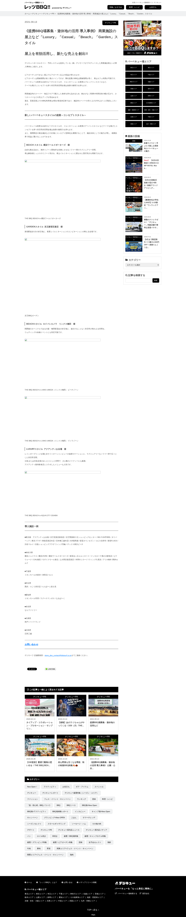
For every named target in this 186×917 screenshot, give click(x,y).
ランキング (81, 799)
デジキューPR (110, 23)
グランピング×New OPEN (54, 818)
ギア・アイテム (82, 787)
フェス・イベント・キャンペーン (57, 799)
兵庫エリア (133, 117)
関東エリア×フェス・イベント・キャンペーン (75, 848)
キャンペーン (32, 818)
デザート (30, 830)
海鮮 (109, 842)
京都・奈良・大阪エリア (151, 110)
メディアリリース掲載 (88, 882)
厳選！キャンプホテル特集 (95, 836)
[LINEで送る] (50, 669)
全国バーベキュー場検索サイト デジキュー (146, 2)
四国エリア (133, 124)
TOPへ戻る (92, 910)
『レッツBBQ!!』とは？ (47, 882)
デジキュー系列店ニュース (68, 830)
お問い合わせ (31, 644)
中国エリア (151, 117)
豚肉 (39, 848)
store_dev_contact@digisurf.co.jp (58, 655)
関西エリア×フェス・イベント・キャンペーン (45, 855)
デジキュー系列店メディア (96, 830)
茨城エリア (133, 88)
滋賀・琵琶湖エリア (133, 110)
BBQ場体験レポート (60, 811)
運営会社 (145, 893)
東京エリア (151, 67)
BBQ (58, 805)
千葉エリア (151, 74)
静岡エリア (151, 95)
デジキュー (31, 793)
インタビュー (80, 811)
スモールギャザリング (56, 824)
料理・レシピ (134, 7)
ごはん (73, 818)
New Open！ (32, 787)
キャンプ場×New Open (101, 811)
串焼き (55, 836)
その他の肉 (96, 824)
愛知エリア (133, 103)
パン (29, 836)
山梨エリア (133, 95)
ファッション (32, 799)
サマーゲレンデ (89, 818)
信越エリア (151, 81)
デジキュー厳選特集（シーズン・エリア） (81, 793)
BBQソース (71, 805)
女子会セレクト (95, 842)
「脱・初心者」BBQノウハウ (38, 805)
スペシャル (99, 787)
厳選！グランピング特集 (37, 842)
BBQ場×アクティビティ (36, 811)
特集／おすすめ (116, 7)
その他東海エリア (151, 103)
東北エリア (133, 67)
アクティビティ (50, 787)
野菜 (48, 848)
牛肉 (29, 848)
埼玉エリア (133, 74)
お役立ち (153, 7)
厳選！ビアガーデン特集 (63, 842)
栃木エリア (151, 88)
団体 (94, 799)
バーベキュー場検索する (127, 893)
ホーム (29, 882)
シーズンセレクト (34, 824)
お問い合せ (68, 882)
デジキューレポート (50, 793)
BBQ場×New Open (89, 805)
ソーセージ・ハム (79, 824)
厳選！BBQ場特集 (71, 836)
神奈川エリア (133, 81)
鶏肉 (72, 855)
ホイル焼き (41, 836)
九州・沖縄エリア (151, 124)
